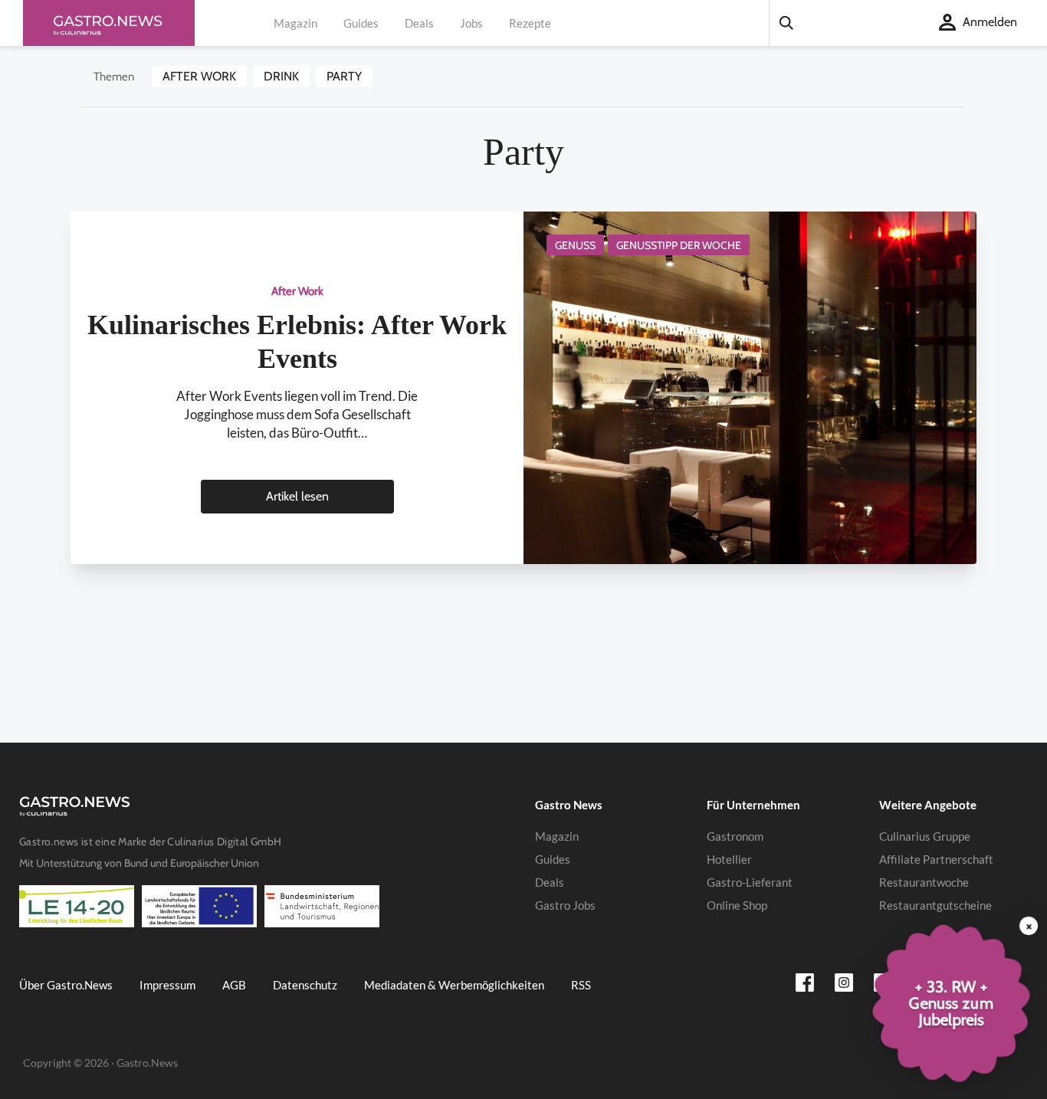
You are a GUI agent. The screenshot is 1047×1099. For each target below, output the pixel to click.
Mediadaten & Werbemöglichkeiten (454, 985)
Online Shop (737, 905)
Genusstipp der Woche (678, 245)
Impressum (167, 985)
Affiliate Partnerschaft (936, 859)
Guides (361, 23)
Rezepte (530, 23)
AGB (234, 985)
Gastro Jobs (565, 905)
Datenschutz (305, 985)
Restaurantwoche (924, 882)
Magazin (295, 23)
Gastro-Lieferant (750, 882)
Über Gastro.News (66, 985)
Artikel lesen (297, 496)
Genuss (575, 245)
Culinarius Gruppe (924, 836)
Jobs (471, 23)
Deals (419, 23)
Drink (281, 76)
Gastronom (735, 836)
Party (344, 76)
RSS (581, 985)
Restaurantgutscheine (935, 905)
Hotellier (729, 859)
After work (199, 76)
